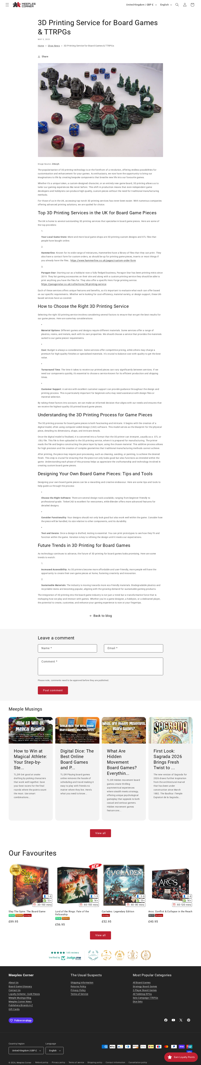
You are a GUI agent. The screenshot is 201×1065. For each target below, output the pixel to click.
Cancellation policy (138, 1062)
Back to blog (102, 616)
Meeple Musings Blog (20, 998)
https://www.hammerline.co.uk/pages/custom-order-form (103, 260)
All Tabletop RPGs (142, 994)
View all (100, 833)
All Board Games (142, 982)
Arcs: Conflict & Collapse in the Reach (170, 911)
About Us (13, 982)
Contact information (115, 1062)
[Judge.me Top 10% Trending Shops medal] (146, 955)
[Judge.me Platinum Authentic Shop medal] (93, 955)
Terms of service (76, 1062)
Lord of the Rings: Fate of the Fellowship (72, 913)
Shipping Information (82, 982)
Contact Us (15, 990)
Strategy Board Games (145, 986)
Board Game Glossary (20, 986)
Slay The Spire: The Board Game (27, 911)
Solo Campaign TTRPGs (145, 998)
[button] (7, 4)
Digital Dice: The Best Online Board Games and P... (77, 759)
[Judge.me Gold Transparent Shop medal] (106, 955)
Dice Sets (138, 1001)
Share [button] (45, 56)
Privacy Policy (78, 990)
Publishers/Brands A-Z (21, 1005)
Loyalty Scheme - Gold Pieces (24, 994)
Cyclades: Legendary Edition (118, 911)
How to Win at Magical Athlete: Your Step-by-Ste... (30, 759)
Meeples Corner (24, 1063)
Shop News (54, 45)
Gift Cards (14, 1009)
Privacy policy (58, 1062)
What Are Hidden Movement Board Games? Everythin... (122, 762)
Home (41, 45)
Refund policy (41, 1062)
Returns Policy (78, 986)
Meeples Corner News (20, 1001)
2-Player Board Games (145, 990)
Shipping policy (94, 1062)
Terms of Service (79, 994)
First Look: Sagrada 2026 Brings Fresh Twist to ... (168, 759)
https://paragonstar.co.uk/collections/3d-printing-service (73, 284)
